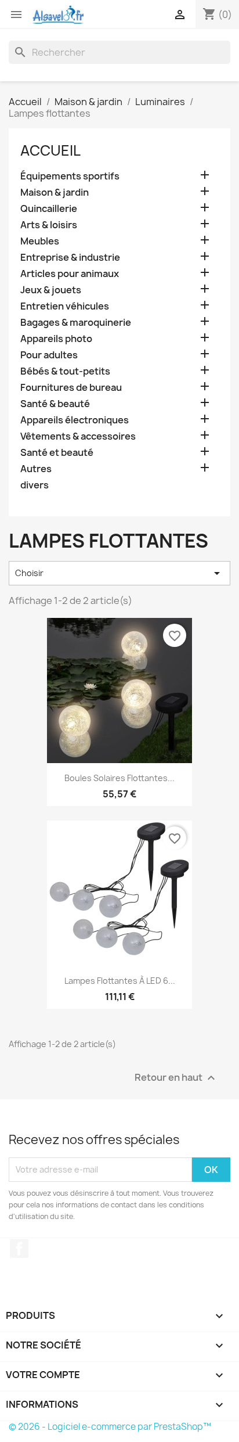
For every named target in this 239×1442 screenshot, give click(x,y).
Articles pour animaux (69, 274)
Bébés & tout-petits (65, 371)
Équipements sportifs (69, 176)
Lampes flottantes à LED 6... (119, 980)
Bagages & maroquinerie (75, 323)
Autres (36, 469)
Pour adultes (49, 355)
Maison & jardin (54, 192)
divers (34, 485)
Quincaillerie (48, 209)
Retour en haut (176, 1077)
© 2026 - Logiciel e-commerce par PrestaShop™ (110, 1427)
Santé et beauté (56, 453)
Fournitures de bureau (71, 388)
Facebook (19, 1248)
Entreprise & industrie (70, 257)
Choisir (119, 573)
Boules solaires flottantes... (119, 777)
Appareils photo (56, 339)
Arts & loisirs (48, 225)
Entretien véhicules (64, 306)
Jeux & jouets (50, 290)
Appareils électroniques (74, 420)
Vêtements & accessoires (78, 436)
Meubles (39, 241)
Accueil (50, 150)
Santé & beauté (55, 404)
